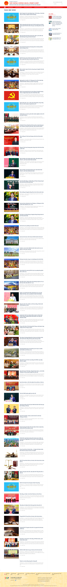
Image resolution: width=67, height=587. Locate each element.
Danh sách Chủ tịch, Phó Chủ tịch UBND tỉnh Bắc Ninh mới (31, 236)
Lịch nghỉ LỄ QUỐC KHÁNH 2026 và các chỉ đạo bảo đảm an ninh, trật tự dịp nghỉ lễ (57, 17)
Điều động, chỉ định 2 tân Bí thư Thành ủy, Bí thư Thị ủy (30, 494)
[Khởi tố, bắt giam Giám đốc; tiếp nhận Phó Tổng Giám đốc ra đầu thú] (11, 475)
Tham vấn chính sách (18, 7)
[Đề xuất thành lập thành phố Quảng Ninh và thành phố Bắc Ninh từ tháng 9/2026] (11, 50)
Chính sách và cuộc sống (28, 7)
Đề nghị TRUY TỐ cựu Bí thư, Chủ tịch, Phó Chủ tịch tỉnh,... (31, 516)
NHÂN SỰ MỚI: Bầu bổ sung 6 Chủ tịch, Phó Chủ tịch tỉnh (31, 549)
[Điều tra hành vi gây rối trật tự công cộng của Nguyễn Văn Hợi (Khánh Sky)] (11, 73)
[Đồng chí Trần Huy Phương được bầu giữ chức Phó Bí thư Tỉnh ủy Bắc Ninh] (11, 151)
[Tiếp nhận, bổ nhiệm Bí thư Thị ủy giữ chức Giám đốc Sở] (11, 509)
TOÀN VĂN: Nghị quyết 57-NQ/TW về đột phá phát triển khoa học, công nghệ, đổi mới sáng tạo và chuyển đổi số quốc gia (57, 23)
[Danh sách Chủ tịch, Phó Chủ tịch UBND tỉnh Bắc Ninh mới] (11, 241)
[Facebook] (15, 580)
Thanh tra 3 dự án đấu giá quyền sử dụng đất (28, 561)
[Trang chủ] (6, 3)
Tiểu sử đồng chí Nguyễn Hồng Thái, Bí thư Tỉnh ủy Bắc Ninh (32, 192)
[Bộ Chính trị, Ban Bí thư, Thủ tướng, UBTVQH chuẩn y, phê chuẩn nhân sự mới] (11, 542)
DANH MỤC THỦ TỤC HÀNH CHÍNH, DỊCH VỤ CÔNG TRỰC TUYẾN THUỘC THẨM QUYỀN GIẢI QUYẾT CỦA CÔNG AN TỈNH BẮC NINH (31, 316)
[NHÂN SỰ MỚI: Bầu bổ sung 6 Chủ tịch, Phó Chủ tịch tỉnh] (11, 554)
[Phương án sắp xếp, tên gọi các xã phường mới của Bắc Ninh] (11, 263)
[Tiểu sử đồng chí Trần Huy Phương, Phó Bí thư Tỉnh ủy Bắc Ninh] (11, 140)
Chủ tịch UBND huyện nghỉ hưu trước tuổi (28, 393)
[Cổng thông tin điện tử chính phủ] (7, 578)
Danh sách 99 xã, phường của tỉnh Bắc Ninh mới (29, 225)
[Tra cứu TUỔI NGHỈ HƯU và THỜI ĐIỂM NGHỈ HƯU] (50, 34)
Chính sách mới (10, 7)
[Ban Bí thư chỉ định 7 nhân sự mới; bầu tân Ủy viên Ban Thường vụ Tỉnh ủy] (11, 419)
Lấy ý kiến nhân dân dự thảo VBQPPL (56, 574)
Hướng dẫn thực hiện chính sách (39, 7)
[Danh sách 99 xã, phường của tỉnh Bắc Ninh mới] (11, 229)
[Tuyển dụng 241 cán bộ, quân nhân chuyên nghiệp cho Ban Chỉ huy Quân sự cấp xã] (11, 118)
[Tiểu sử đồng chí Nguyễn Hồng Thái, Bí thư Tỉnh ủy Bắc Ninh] (11, 196)
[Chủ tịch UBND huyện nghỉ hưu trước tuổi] (11, 397)
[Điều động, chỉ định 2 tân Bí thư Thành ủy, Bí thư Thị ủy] (11, 498)
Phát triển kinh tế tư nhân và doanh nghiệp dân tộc (55, 7)
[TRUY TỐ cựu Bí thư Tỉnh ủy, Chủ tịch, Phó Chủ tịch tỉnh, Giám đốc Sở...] (11, 464)
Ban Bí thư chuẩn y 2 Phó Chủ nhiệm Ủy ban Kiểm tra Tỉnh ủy (32, 382)
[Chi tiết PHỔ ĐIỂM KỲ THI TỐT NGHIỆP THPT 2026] (50, 38)
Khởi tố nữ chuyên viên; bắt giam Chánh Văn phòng (30, 482)
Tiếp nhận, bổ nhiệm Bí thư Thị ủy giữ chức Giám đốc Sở (31, 505)
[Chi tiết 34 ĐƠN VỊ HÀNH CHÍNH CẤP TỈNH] (50, 29)
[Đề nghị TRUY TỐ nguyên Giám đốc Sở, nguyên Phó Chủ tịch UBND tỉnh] (11, 531)
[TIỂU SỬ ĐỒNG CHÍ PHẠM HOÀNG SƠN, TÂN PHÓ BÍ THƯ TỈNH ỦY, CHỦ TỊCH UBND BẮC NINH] (11, 173)
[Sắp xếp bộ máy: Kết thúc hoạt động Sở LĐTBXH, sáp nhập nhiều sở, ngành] (11, 364)
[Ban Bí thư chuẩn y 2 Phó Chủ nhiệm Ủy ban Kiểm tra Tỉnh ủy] (11, 386)
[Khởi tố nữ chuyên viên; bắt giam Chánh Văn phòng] (11, 486)
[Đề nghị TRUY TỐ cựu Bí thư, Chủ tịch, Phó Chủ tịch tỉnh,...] (11, 520)
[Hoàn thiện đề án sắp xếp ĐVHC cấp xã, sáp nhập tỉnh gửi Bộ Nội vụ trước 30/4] (11, 274)
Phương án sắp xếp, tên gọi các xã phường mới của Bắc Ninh (31, 259)
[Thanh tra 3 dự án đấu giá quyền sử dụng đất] (11, 565)
